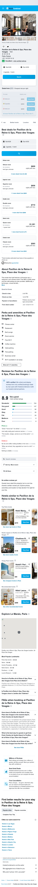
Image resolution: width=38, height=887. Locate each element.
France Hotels (10, 880)
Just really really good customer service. (17, 431)
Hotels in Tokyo (7, 850)
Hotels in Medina (7, 837)
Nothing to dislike (10, 451)
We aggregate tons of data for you (14, 868)
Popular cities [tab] (7, 810)
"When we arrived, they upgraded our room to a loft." (18, 447)
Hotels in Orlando (7, 834)
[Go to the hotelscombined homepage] (13, 8)
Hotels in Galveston (8, 847)
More (3, 285)
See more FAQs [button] (19, 747)
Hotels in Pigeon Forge (9, 832)
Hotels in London (7, 845)
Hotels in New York (8, 839)
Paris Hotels (4, 884)
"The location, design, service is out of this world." (17, 435)
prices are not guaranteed (9, 859)
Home (3, 880)
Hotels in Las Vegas (8, 824)
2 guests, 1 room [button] (9, 72)
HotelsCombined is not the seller (13, 865)
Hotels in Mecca (7, 826)
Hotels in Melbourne (8, 829)
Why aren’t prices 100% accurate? (14, 872)
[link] (12, 527)
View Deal (26, 522)
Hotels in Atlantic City (9, 842)
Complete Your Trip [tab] (9, 814)
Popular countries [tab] (20, 810)
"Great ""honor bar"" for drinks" (14, 429)
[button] (3, 8)
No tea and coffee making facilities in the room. (18, 444)
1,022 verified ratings (19, 61)
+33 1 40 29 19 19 (8, 58)
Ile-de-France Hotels (25, 880)
